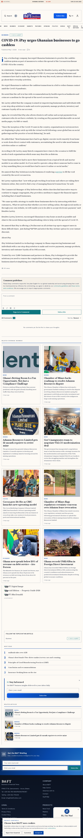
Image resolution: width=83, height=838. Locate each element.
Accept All (38, 833)
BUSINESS (13, 26)
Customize (27, 833)
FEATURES (38, 26)
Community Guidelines (9, 818)
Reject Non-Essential (13, 833)
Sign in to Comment (21, 312)
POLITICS (55, 26)
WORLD (62, 26)
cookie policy (51, 828)
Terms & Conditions (8, 809)
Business (5, 35)
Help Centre (47, 788)
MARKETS (30, 26)
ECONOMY (21, 26)
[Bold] (3, 308)
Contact (45, 794)
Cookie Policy (6, 815)
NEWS (5, 26)
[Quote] (10, 308)
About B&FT (47, 785)
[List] (14, 308)
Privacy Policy (6, 812)
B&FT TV (69, 27)
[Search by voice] (15, 15)
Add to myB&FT (16, 35)
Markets (45, 812)
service (59, 172)
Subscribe (60, 16)
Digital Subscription (49, 818)
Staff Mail (46, 797)
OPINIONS (47, 26)
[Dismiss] (79, 680)
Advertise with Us (48, 791)
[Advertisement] (42, 613)
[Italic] (7, 308)
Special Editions (76, 27)
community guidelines (60, 286)
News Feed (46, 809)
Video (45, 815)
